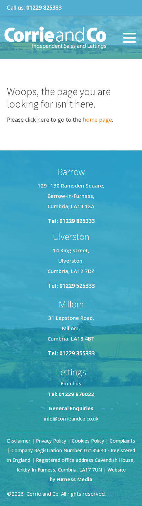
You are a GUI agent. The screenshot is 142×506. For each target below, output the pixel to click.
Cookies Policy (88, 440)
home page (97, 119)
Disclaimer (18, 440)
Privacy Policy (51, 440)
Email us (71, 383)
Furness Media (74, 479)
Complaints (122, 440)
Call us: (34, 7)
